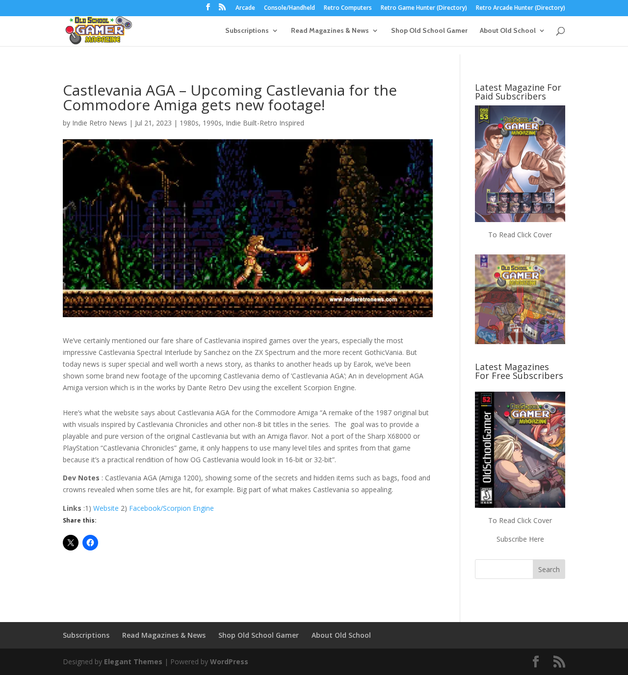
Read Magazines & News (330, 31)
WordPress (229, 661)
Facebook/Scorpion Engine (171, 508)
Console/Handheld (289, 8)
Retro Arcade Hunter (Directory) (520, 8)
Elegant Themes (133, 661)
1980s (189, 122)
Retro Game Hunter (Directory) (424, 8)
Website (106, 508)
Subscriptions (247, 31)
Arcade (245, 8)
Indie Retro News (99, 122)
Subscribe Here (520, 539)
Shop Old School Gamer (429, 31)
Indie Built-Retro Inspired (265, 122)
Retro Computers (348, 8)
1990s (212, 122)
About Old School (508, 31)
